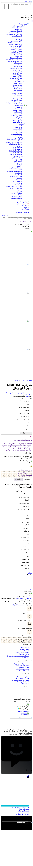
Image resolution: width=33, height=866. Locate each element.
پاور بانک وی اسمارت (16, 78)
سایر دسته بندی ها (16, 181)
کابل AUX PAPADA (16, 53)
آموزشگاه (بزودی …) (23, 670)
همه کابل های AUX (16, 54)
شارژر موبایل (18, 56)
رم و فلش (19, 183)
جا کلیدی (19, 166)
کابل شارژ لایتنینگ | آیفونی (14, 32)
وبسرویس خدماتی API (22, 669)
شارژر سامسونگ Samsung (14, 59)
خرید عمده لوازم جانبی (22, 212)
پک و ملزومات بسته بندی (14, 171)
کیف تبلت (19, 140)
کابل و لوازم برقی (18, 26)
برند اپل (30, 573)
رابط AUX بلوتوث (16, 49)
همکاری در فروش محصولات (20, 680)
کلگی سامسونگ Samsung (14, 42)
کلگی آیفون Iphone (16, 41)
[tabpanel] (16, 824)
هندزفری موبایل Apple (21, 380)
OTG (20, 125)
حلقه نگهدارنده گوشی (15, 168)
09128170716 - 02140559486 (24, 598)
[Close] (6, 6)
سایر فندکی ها (17, 64)
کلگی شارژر (18, 37)
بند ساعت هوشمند (16, 198)
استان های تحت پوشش (22, 665)
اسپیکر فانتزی (18, 112)
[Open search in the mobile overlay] (16, 4)
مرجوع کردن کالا (24, 654)
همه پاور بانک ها (17, 80)
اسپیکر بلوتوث (19, 105)
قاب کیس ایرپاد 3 (17, 149)
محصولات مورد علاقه (22, 652)
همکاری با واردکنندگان (22, 676)
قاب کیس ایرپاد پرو (16, 152)
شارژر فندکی (18, 63)
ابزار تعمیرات (18, 184)
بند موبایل (19, 164)
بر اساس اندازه (17, 120)
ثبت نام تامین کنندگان (22, 682)
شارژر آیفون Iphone (16, 58)
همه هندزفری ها (17, 93)
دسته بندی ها (23, 24)
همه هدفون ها (18, 90)
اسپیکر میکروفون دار (15, 115)
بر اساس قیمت (17, 122)
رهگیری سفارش (22, 201)
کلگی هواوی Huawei (16, 46)
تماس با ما (24, 205)
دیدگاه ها (18, 479)
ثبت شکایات (25, 651)
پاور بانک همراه (17, 73)
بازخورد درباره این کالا (26, 221)
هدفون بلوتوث (18, 83)
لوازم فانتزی (18, 159)
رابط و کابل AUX (17, 47)
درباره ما (26, 207)
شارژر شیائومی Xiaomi (15, 61)
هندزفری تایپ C (17, 95)
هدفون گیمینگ (17, 88)
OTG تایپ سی (17, 129)
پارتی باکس (18, 117)
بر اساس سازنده (17, 118)
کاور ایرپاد (19, 146)
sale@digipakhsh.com (18, 605)
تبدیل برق (19, 71)
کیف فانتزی (18, 173)
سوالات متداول (24, 647)
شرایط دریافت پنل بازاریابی (21, 664)
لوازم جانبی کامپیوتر (16, 176)
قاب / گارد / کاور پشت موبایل (15, 139)
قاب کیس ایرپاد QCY (15, 151)
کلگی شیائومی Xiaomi (15, 44)
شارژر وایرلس (17, 69)
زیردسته (19, 107)
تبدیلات (21, 124)
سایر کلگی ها (18, 39)
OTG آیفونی (18, 127)
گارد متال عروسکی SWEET (13, 142)
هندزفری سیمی (17, 98)
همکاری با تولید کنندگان (22, 678)
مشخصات (27, 479)
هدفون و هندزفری (20, 81)
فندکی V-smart (17, 66)
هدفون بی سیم (17, 85)
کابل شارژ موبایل (17, 27)
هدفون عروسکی (17, 86)
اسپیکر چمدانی (17, 108)
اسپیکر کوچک (18, 113)
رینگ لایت (19, 195)
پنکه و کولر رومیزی (16, 188)
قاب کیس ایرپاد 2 (17, 147)
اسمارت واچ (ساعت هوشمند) (13, 186)
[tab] (26, 479)
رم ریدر (19, 137)
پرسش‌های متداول (21, 203)
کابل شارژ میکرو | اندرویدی (14, 34)
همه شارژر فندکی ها (16, 68)
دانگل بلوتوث (18, 135)
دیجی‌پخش (29, 217)
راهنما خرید (25, 209)
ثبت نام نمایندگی (24, 667)
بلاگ (27, 210)
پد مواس (19, 178)
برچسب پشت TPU (16, 196)
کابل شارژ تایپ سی (16, 31)
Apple (27, 396)
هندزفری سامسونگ (16, 96)
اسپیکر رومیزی (17, 110)
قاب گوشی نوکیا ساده (15, 144)
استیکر (20, 169)
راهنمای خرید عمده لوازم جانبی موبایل (18, 656)
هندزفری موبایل (17, 91)
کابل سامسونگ (17, 29)
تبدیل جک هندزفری (16, 100)
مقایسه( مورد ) (27, 590)
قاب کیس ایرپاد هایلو (16, 154)
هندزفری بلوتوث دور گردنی (14, 101)
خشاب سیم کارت (16, 189)
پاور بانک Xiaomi (17, 74)
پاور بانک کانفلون (17, 76)
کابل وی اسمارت (17, 36)
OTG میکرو (18, 130)
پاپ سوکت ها (18, 162)
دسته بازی (19, 179)
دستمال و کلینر (17, 174)
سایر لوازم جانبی (18, 156)
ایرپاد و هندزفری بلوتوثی (15, 103)
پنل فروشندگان (24, 683)
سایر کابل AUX (17, 51)
